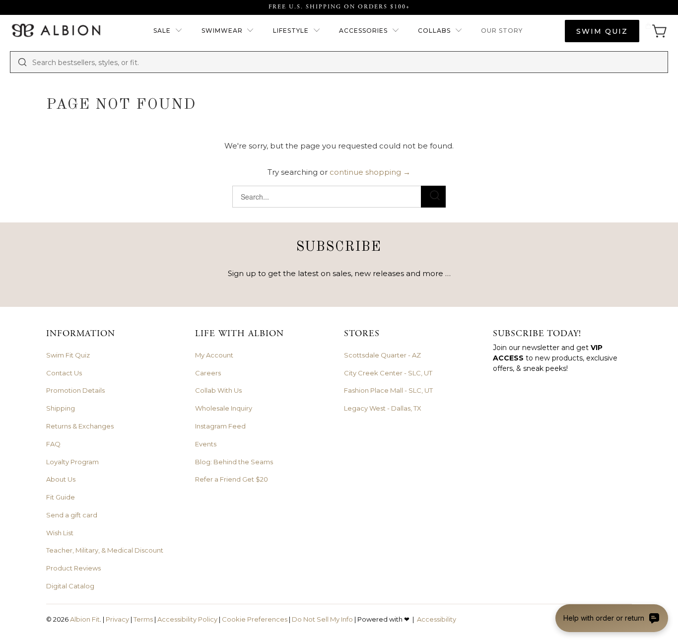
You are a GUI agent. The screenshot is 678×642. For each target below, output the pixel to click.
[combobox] (346, 62)
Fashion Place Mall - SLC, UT (388, 390)
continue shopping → (370, 172)
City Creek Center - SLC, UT (388, 373)
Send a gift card (71, 515)
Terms (143, 619)
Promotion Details (75, 390)
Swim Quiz (602, 31)
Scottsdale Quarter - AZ (382, 355)
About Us (60, 479)
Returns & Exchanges (80, 426)
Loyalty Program (72, 462)
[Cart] (656, 31)
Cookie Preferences (254, 619)
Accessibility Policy (187, 619)
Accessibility (436, 619)
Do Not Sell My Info (322, 619)
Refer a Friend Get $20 (231, 479)
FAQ (53, 444)
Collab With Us (218, 390)
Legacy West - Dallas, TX (382, 408)
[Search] (22, 62)
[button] (168, 31)
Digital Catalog (70, 586)
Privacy (117, 619)
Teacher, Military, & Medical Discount (104, 550)
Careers (208, 373)
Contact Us (64, 373)
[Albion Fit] (56, 31)
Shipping (60, 408)
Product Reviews (73, 568)
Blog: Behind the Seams (234, 462)
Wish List (59, 533)
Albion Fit (85, 619)
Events (205, 444)
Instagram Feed (220, 426)
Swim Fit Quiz (68, 355)
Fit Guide (60, 497)
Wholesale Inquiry (223, 408)
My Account (214, 355)
